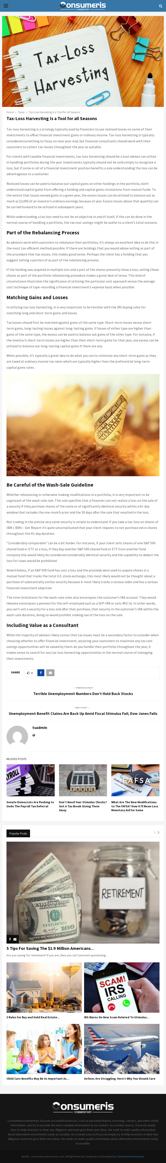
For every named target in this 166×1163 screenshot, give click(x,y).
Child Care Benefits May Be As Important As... (37, 1078)
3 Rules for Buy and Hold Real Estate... (33, 1017)
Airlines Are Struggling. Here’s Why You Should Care (119, 1078)
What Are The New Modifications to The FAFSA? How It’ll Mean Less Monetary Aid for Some (134, 806)
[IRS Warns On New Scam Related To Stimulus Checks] (122, 987)
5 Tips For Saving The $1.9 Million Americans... (50, 948)
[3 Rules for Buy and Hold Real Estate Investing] (44, 987)
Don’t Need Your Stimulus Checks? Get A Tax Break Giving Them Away (83, 806)
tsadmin (39, 727)
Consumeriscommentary (130, 1156)
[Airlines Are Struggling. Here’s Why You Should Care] (122, 1049)
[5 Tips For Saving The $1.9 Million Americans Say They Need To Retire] (83, 893)
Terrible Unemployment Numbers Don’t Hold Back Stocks (83, 693)
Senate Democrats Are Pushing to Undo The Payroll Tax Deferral (30, 804)
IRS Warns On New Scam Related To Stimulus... (116, 1017)
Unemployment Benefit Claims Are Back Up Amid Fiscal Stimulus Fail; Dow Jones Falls (83, 713)
